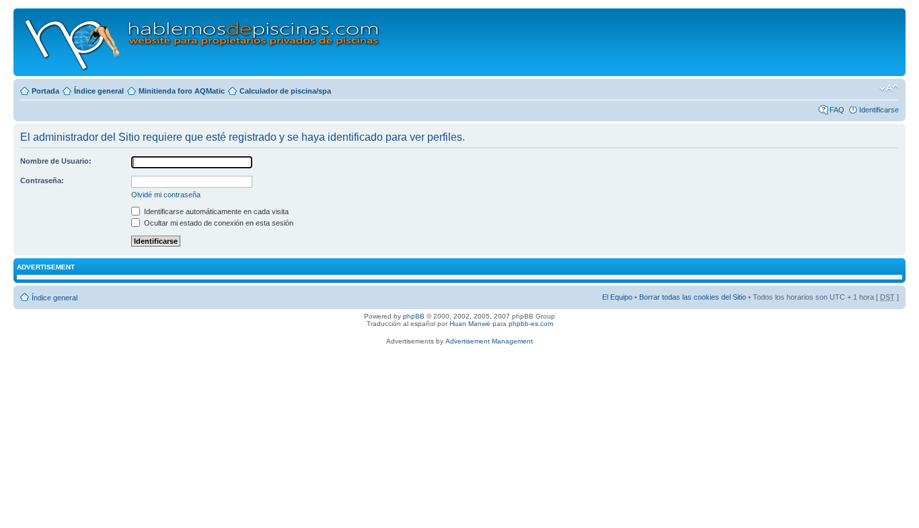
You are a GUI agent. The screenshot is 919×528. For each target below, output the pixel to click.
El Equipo (617, 297)
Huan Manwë (469, 323)
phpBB (414, 316)
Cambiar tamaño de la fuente (889, 88)
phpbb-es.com (531, 323)
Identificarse (879, 110)
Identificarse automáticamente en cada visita (215, 211)
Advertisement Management (489, 341)
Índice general (99, 91)
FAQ (837, 110)
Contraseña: (42, 180)
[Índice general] (203, 42)
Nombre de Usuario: (55, 161)
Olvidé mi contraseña (165, 195)
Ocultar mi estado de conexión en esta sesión (217, 223)
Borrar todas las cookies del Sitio (692, 297)
